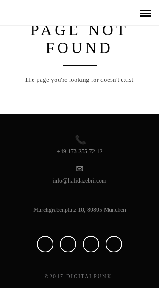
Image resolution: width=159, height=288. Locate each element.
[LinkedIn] (45, 244)
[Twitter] (114, 244)
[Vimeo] (68, 244)
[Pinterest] (91, 244)
